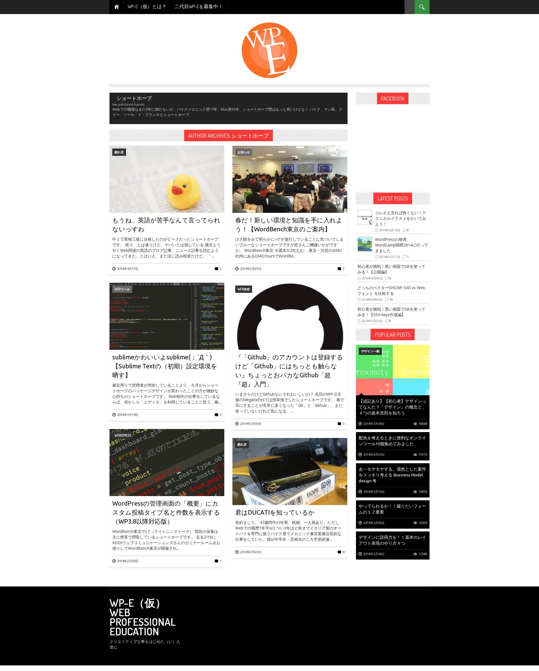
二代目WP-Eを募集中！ (199, 6)
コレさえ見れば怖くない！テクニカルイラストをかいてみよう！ (400, 218)
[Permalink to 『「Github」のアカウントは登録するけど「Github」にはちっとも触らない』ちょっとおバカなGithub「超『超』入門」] (289, 334)
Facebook (392, 98)
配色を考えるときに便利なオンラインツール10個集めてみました (392, 440)
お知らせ (243, 152)
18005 (423, 491)
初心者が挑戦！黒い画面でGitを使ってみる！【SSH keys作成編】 (391, 311)
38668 (423, 423)
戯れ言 (119, 152)
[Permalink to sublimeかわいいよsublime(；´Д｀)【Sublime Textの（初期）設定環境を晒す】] (166, 334)
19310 (423, 454)
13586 (423, 554)
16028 (423, 522)
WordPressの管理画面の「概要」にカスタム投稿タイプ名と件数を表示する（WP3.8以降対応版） (166, 512)
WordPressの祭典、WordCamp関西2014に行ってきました (401, 245)
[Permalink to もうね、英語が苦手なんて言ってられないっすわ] (166, 197)
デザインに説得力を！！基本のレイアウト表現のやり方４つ (392, 540)
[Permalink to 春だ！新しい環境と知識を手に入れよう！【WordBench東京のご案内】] (289, 197)
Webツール (122, 289)
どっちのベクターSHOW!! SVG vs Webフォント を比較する (391, 290)
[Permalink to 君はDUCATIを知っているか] (289, 489)
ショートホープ (250, 135)
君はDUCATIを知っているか (275, 512)
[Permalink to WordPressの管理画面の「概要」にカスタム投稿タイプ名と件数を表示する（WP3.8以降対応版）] (166, 480)
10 (391, 299)
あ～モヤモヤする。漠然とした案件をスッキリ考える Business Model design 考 (392, 475)
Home (116, 7)
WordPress (123, 435)
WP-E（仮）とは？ (147, 6)
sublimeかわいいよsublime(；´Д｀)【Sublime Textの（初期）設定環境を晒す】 (164, 365)
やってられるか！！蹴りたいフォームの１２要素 (392, 509)
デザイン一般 (370, 351)
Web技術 (243, 289)
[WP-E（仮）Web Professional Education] (269, 50)
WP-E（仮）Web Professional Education (142, 617)
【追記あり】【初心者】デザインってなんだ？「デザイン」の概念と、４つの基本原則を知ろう (392, 407)
